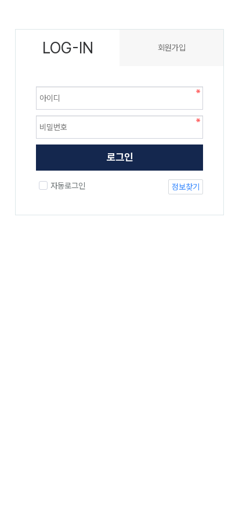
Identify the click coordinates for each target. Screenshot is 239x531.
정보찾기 (186, 187)
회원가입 (172, 47)
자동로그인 (67, 185)
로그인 (120, 157)
